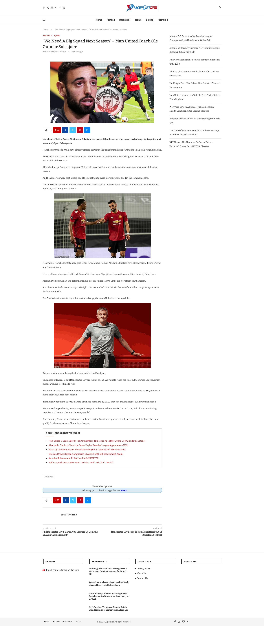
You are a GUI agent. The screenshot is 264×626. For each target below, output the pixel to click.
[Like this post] (58, 130)
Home (99, 19)
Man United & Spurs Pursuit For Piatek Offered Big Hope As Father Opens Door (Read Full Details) (97, 441)
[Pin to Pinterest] (80, 130)
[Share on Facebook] (65, 130)
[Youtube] (56, 7)
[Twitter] (48, 7)
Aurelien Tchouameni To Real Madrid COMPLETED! (74, 458)
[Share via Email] (87, 130)
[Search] (219, 7)
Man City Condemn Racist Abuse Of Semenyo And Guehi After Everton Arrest (87, 449)
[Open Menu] (44, 19)
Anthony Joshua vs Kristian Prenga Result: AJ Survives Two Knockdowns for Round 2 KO (108, 571)
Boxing (149, 19)
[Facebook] (44, 7)
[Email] (60, 7)
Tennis (138, 19)
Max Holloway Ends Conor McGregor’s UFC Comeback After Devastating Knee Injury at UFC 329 (109, 596)
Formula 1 (163, 19)
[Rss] (63, 7)
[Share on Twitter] (73, 130)
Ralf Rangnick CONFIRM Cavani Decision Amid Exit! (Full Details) (81, 462)
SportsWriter (69, 514)
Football (111, 19)
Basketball (124, 19)
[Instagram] (52, 7)
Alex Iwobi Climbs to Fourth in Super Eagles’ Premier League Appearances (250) (88, 445)
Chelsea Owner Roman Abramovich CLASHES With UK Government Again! (86, 454)
